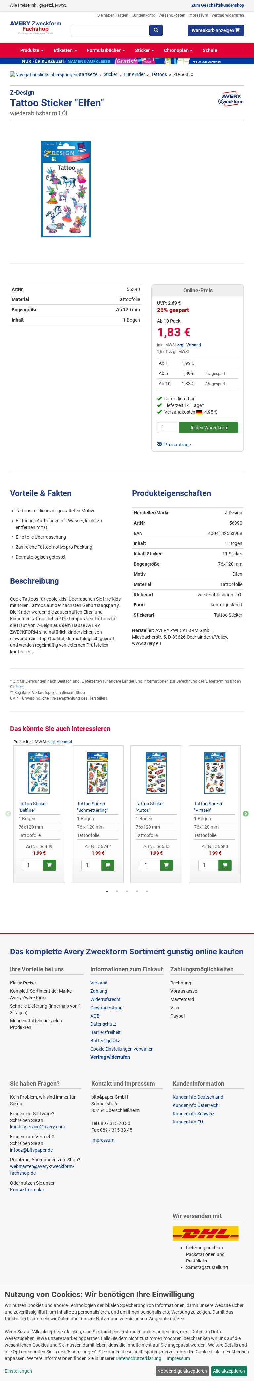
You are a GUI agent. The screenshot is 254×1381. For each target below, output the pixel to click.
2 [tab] (117, 891)
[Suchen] (156, 30)
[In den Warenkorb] (49, 865)
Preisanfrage (177, 444)
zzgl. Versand (189, 345)
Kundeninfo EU (188, 1121)
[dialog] (127, 1333)
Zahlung (98, 991)
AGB (95, 1015)
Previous (8, 814)
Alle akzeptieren (229, 1371)
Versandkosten (171, 15)
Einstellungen (18, 1371)
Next (245, 814)
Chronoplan (177, 50)
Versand (98, 982)
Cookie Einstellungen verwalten (122, 1049)
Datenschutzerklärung (138, 1358)
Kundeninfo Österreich (196, 1105)
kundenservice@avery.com (37, 1126)
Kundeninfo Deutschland (198, 1097)
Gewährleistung (106, 1007)
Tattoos (159, 74)
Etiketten (64, 50)
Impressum (198, 15)
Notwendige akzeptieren (182, 1371)
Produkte (30, 50)
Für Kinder (134, 74)
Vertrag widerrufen (227, 15)
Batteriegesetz (105, 1040)
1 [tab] (107, 891)
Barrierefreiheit (105, 1032)
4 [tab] (137, 891)
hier (19, 687)
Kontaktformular (27, 1189)
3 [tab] (127, 891)
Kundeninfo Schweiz (193, 1113)
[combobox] (110, 30)
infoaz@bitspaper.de (31, 1150)
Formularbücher (104, 50)
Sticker (143, 50)
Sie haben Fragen (112, 15)
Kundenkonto (143, 15)
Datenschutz (103, 1024)
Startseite (87, 74)
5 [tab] (147, 891)
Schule (210, 50)
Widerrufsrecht (105, 999)
